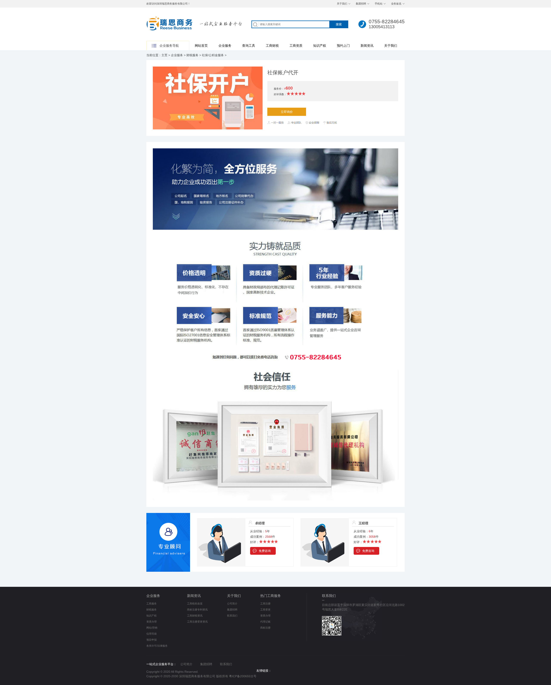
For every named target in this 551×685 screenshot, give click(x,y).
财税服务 (192, 55)
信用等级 (151, 633)
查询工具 (248, 45)
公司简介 (232, 603)
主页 (164, 55)
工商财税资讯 (195, 615)
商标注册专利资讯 (197, 609)
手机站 (378, 3)
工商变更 (265, 609)
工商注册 (265, 603)
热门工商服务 (270, 596)
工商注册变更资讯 (197, 621)
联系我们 (232, 615)
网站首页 (201, 45)
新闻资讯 (367, 45)
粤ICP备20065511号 (242, 676)
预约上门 (343, 45)
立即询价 (287, 111)
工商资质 (295, 45)
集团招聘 (361, 3)
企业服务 (224, 45)
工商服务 (151, 603)
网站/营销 (151, 627)
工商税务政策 (195, 603)
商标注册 (265, 627)
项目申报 (151, 639)
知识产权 (319, 45)
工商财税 (272, 45)
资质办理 (151, 621)
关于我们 (342, 3)
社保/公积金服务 (213, 55)
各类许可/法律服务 (157, 645)
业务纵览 (396, 3)
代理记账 (265, 621)
